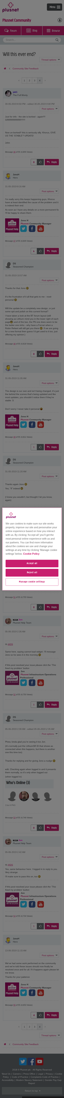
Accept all (32, 563)
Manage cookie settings (32, 582)
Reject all (32, 572)
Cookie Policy (31, 553)
